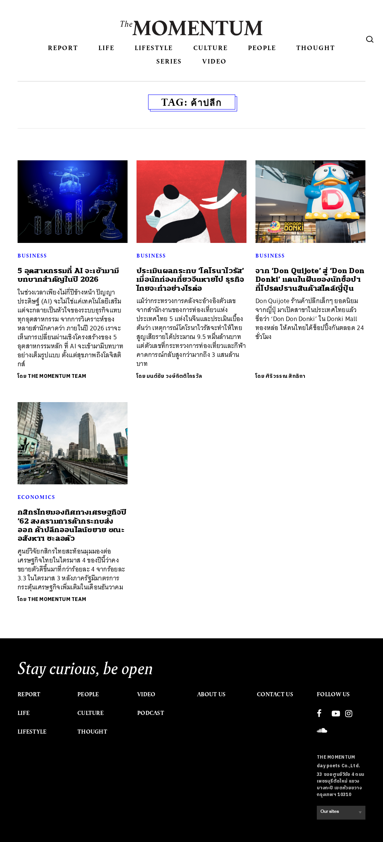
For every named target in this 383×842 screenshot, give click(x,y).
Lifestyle (154, 47)
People (262, 47)
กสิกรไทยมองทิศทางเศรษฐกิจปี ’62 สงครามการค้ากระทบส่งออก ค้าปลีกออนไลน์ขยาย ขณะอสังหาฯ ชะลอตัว (72, 525)
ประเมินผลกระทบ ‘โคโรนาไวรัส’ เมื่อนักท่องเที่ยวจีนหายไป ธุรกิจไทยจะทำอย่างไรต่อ (190, 279)
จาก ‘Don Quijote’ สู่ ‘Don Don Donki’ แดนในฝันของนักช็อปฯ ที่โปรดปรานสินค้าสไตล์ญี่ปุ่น (309, 279)
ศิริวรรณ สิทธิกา (286, 376)
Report (63, 47)
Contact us (275, 694)
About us (211, 694)
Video (214, 61)
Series (169, 61)
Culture (210, 47)
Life (106, 47)
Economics (36, 497)
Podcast (150, 713)
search (370, 39)
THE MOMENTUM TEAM (57, 376)
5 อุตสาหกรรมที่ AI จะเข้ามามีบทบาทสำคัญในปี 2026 (68, 275)
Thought (315, 47)
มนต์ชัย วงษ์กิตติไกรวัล (174, 376)
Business (32, 255)
